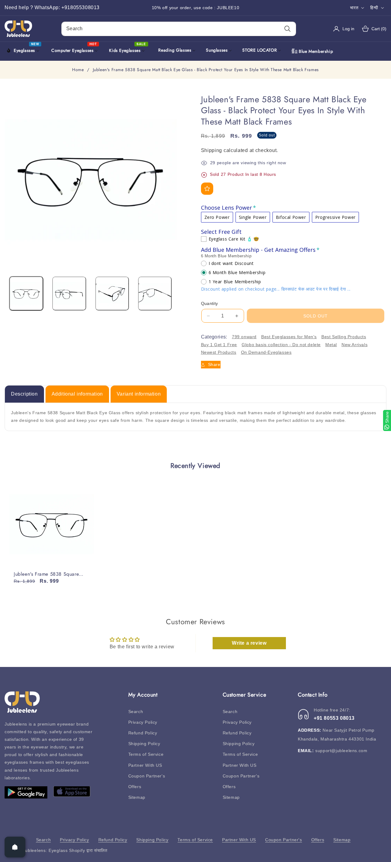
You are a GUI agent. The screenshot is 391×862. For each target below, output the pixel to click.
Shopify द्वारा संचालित (88, 850)
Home (78, 70)
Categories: (214, 336)
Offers (134, 786)
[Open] (15, 847)
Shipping (211, 150)
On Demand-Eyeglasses (266, 352)
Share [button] (214, 364)
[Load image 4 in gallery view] (155, 293)
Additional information (77, 394)
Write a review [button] (249, 643)
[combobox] (179, 29)
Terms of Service (146, 754)
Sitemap (136, 797)
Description (24, 394)
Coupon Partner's (146, 775)
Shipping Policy (144, 743)
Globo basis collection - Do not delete (281, 344)
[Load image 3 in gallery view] (112, 293)
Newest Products (218, 352)
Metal (331, 344)
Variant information (139, 394)
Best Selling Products (343, 336)
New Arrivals (354, 344)
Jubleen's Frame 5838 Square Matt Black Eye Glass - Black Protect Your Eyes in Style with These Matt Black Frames (48, 574)
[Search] (287, 29)
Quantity (209, 303)
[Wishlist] (207, 189)
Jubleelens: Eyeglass (45, 850)
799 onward (244, 336)
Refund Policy (142, 732)
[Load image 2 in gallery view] (69, 293)
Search (135, 711)
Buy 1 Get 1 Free (219, 344)
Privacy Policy (142, 722)
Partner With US (145, 765)
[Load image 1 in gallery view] (26, 293)
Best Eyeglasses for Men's (289, 336)
